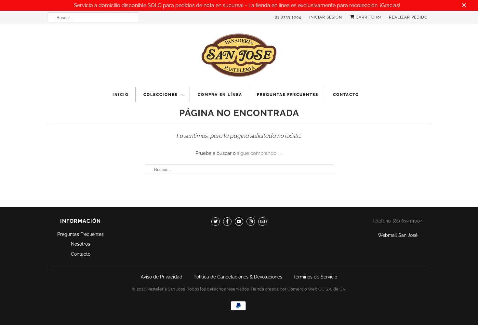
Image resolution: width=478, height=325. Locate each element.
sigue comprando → (260, 153)
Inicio (121, 94)
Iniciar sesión (325, 17)
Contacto (346, 94)
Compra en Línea (220, 94)
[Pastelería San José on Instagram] (250, 221)
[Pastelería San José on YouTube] (239, 221)
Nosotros (80, 244)
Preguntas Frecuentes (287, 94)
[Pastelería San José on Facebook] (227, 221)
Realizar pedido (408, 17)
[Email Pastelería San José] (262, 221)
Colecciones (160, 94)
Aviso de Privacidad (161, 276)
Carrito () (367, 17)
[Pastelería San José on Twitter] (215, 221)
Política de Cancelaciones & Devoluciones (237, 276)
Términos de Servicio (315, 276)
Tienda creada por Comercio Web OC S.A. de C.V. (298, 289)
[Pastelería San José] (239, 57)
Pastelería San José (166, 289)
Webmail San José (398, 235)
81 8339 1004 (288, 17)
